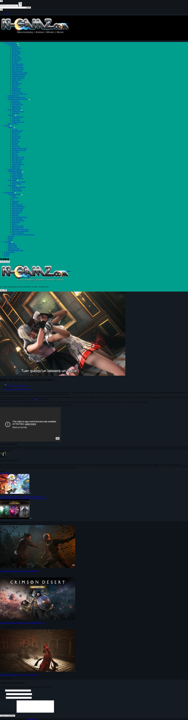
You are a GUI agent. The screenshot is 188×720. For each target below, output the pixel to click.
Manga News (16, 106)
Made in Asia (16, 222)
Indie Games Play (17, 205)
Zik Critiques (12, 185)
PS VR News (16, 57)
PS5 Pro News (16, 48)
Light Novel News (17, 104)
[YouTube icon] (3, 471)
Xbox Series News (17, 67)
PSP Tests (15, 145)
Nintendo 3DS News (18, 76)
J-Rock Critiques (17, 190)
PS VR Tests (16, 141)
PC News (15, 62)
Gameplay (15, 203)
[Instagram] (6, 259)
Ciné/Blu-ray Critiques (19, 182)
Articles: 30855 (4, 473)
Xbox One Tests (17, 161)
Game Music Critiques (19, 187)
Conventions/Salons (14, 194)
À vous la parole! (9, 252)
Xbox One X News (18, 69)
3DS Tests (15, 155)
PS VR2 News (16, 51)
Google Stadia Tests (18, 164)
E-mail (3, 694)
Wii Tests (14, 153)
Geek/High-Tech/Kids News (17, 97)
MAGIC (14, 224)
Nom (2, 690)
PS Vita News (16, 60)
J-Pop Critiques (16, 189)
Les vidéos (7, 241)
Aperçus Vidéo (12, 247)
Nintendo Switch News (19, 74)
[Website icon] (2, 471)
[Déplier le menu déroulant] (17, 43)
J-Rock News (16, 118)
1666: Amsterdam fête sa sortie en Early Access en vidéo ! (19, 675)
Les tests (6, 125)
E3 (13, 199)
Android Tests (16, 166)
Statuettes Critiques (18, 178)
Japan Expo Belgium (18, 206)
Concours (7, 254)
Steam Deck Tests (17, 131)
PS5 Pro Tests (16, 132)
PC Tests (14, 129)
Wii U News (15, 85)
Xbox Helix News (17, 65)
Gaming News (12, 44)
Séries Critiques (16, 183)
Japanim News (16, 102)
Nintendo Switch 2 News (19, 73)
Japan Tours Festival (18, 220)
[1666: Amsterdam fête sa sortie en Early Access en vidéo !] (37, 671)
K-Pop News (16, 120)
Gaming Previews (13, 95)
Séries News (15, 113)
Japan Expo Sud (17, 212)
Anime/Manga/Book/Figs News (18, 99)
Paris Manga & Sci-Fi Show (20, 229)
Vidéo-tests (11, 243)
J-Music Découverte (18, 122)
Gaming (10, 127)
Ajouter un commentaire (8, 712)
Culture (10, 240)
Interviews (11, 236)
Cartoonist (15, 197)
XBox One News (17, 71)
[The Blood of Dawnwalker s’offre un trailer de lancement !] (37, 567)
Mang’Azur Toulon (18, 226)
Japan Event (15, 213)
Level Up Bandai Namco (19, 217)
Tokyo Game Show (18, 233)
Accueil (6, 256)
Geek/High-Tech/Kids (15, 169)
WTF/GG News (13, 124)
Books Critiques (17, 173)
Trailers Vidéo (12, 245)
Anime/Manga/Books (14, 171)
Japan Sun (15, 215)
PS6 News (15, 46)
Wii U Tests (15, 152)
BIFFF (14, 196)
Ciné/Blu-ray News (18, 111)
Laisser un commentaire (7, 715)
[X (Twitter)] (3, 259)
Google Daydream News (19, 94)
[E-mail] (8, 259)
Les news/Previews (10, 43)
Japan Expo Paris (17, 210)
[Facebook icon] (0, 471)
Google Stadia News (18, 78)
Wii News (15, 87)
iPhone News (16, 90)
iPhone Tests (16, 168)
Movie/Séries (12, 180)
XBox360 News (17, 83)
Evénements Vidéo (13, 249)
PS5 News (15, 50)
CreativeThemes (32, 719)
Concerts (10, 238)
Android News (16, 88)
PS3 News (15, 81)
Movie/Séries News (14, 109)
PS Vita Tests (16, 146)
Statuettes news (16, 108)
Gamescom (15, 201)
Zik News (11, 115)
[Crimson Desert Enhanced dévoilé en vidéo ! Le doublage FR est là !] (37, 619)
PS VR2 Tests (16, 136)
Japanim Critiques (17, 175)
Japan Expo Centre (18, 208)
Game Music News (18, 117)
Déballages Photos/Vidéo (15, 250)
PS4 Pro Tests (16, 138)
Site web (2, 697)
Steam (36, 399)
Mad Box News (17, 80)
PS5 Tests (15, 134)
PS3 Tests (15, 143)
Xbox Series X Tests (18, 157)
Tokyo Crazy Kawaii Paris (20, 231)
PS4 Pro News (16, 53)
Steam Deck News (17, 64)
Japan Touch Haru (17, 219)
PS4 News (15, 55)
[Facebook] (1, 259)
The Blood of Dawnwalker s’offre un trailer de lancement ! (19, 571)
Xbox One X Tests (17, 159)
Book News (15, 101)
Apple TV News (17, 92)
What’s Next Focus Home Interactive (23, 234)
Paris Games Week (17, 227)
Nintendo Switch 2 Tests (19, 148)
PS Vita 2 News (17, 58)
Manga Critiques (17, 176)
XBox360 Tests (16, 162)
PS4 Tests (15, 139)
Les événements (9, 192)
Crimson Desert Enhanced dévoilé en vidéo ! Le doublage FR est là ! (22, 623)
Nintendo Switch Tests (19, 150)
